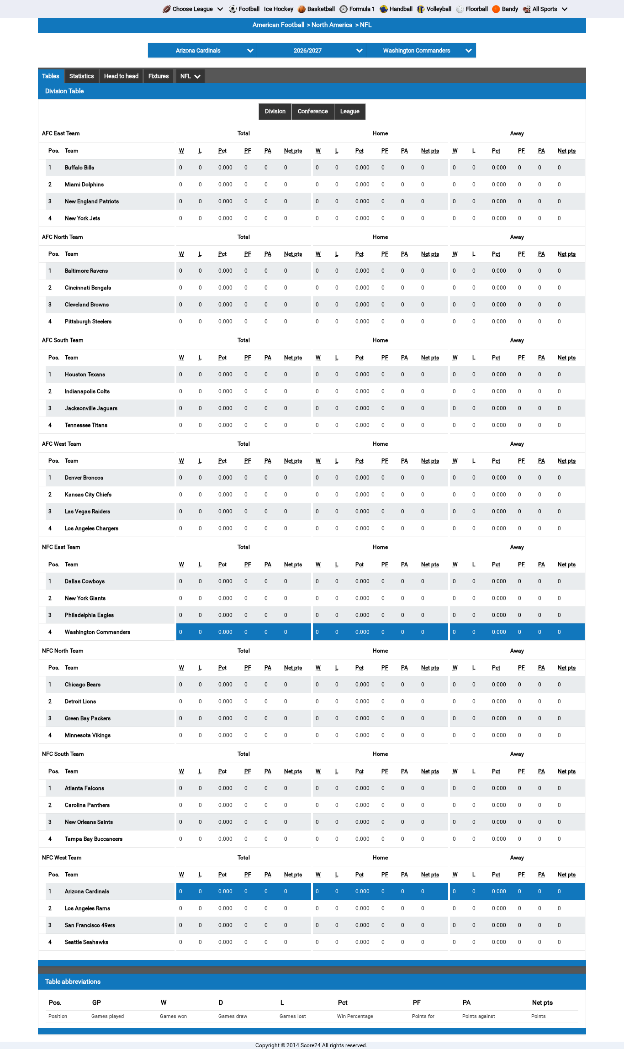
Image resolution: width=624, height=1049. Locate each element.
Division (275, 111)
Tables (50, 76)
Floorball (477, 8)
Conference (313, 111)
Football (249, 8)
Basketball (321, 8)
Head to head (121, 76)
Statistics (81, 76)
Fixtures (158, 76)
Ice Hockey (278, 8)
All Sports (545, 8)
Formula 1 (362, 8)
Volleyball (439, 8)
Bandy (510, 8)
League (350, 111)
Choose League (193, 8)
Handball (401, 8)
